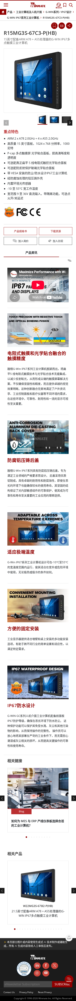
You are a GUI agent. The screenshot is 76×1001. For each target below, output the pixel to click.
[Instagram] (37, 973)
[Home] (3, 12)
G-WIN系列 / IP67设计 (59, 12)
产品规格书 (20, 231)
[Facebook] (46, 966)
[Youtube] (46, 973)
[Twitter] (54, 965)
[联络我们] (62, 26)
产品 (9, 12)
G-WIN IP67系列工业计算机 (23, 17)
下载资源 (56, 231)
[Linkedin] (37, 966)
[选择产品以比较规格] (38, 241)
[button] (69, 980)
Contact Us (9, 992)
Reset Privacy (45, 992)
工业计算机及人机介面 (29, 12)
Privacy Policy (26, 992)
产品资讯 (31, 253)
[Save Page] (54, 25)
